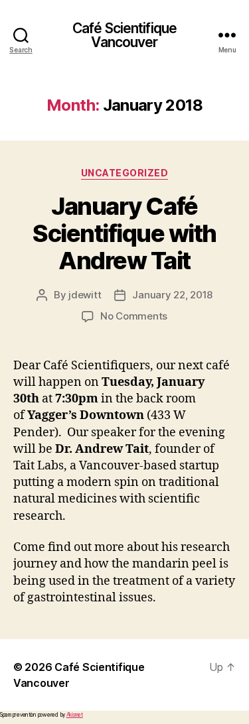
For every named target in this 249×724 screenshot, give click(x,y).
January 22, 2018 (172, 294)
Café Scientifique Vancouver (124, 35)
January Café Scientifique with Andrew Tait (124, 233)
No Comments (133, 316)
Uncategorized (125, 172)
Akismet (74, 714)
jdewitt (84, 294)
